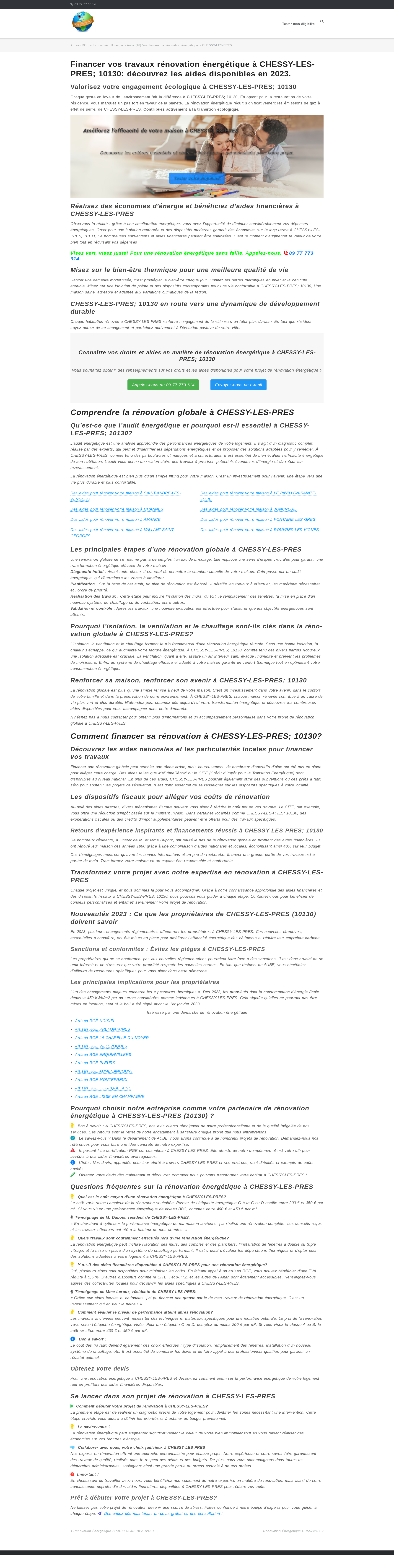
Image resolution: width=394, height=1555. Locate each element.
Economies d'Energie (108, 45)
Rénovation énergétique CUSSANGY (292, 1531)
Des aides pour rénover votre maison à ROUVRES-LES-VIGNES (259, 530)
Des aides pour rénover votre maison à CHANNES (116, 509)
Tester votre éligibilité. (197, 178)
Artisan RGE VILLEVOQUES (101, 1046)
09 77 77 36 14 (85, 4)
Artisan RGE (79, 45)
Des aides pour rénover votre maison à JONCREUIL (248, 509)
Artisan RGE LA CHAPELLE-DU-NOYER (112, 1038)
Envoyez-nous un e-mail (238, 385)
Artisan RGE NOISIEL (95, 1021)
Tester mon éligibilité (298, 24)
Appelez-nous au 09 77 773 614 (163, 385)
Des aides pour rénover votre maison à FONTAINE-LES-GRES (257, 519)
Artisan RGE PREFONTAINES (102, 1029)
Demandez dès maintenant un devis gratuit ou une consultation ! (163, 1513)
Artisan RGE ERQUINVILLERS (103, 1054)
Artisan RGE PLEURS (95, 1063)
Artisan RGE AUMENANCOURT (104, 1071)
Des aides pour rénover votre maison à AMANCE (115, 519)
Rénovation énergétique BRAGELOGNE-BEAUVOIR (113, 1531)
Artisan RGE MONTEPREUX (101, 1080)
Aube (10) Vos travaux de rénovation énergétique (162, 45)
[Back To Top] (382, 1544)
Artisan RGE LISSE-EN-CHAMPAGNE (109, 1096)
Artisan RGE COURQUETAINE (103, 1088)
